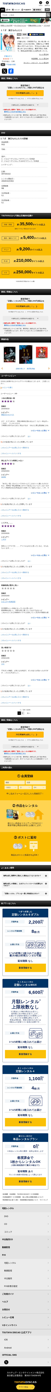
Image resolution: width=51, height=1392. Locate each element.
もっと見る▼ (44, 54)
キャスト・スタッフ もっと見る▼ (36, 63)
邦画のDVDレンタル (34, 25)
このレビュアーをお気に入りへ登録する (15, 448)
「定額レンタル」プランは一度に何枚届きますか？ (21, 893)
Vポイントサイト (9, 1325)
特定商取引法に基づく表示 (10, 1200)
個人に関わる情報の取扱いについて (32, 1197)
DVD (2, 10)
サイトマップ (44, 1200)
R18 (47, 9)
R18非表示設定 (11, 1286)
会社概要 (5, 1194)
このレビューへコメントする (11, 453)
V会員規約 (12, 1194)
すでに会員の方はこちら (35, 98)
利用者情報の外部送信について (29, 1200)
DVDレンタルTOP (6, 25)
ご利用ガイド (8, 1293)
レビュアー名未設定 (8, 602)
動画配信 (38, 10)
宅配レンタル (10, 1262)
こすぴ (3, 539)
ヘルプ (5, 1301)
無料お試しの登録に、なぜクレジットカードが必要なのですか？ (23, 885)
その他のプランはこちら (16, 98)
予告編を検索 (11, 64)
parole (3, 477)
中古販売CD (27, 10)
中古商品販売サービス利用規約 (12, 1197)
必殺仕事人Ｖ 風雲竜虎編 (25, 369)
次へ (28, 713)
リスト (41, 5)
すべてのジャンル (20, 25)
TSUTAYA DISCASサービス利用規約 (28, 1194)
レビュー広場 (8, 1317)
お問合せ (6, 1309)
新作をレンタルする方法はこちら (15, 111)
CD (9, 10)
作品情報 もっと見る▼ (40, 59)
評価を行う (8, 56)
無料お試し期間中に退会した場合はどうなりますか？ (22, 876)
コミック (17, 10)
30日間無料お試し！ (25, 93)
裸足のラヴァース (7, 415)
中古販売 (8, 1278)
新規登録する (25, 968)
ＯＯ (2, 664)
